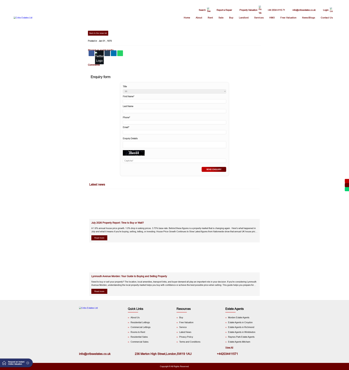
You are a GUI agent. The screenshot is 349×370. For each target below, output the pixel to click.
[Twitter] (99, 57)
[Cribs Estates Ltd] (23, 18)
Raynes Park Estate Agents (241, 337)
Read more (99, 238)
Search (202, 10)
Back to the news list (98, 33)
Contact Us (327, 18)
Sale (221, 18)
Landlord (244, 18)
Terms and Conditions (189, 342)
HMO (272, 18)
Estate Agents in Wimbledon (241, 332)
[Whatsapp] (120, 53)
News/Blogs (308, 18)
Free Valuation (288, 18)
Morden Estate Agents (238, 317)
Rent (210, 18)
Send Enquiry (214, 169)
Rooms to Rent (138, 332)
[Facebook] (91, 53)
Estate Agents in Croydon (240, 322)
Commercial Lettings (141, 327)
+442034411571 (227, 354)
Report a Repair (224, 10)
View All (229, 347)
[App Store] (100, 317)
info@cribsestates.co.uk (304, 10)
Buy (231, 18)
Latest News (185, 332)
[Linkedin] (114, 53)
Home (187, 18)
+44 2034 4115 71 (276, 10)
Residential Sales (139, 337)
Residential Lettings (140, 322)
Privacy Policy (186, 337)
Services (259, 18)
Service (183, 327)
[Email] (107, 53)
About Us (135, 317)
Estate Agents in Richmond (241, 327)
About (199, 18)
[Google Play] (92, 317)
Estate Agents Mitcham (239, 342)
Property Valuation (248, 10)
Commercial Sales (139, 342)
